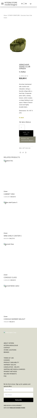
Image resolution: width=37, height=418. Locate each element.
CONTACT (7, 347)
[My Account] (33, 4)
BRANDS (6, 352)
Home (5, 15)
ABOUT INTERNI (9, 343)
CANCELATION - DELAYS (11, 367)
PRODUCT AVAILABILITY (11, 362)
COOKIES (7, 360)
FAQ (5, 376)
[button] (25, 122)
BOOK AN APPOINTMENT (27, 139)
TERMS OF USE (9, 358)
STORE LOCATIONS (10, 350)
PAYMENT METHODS (10, 371)
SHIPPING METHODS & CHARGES (14, 369)
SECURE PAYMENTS (10, 374)
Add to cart (26, 133)
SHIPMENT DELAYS (10, 364)
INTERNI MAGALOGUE (11, 345)
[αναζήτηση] (29, 4)
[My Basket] (34, 4)
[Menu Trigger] (2, 3)
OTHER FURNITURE (14, 15)
